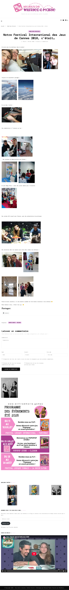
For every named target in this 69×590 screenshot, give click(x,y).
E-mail (26, 352)
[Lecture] (2, 571)
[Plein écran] (65, 571)
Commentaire (5, 337)
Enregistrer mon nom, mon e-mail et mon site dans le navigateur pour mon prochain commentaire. (28, 359)
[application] (34, 553)
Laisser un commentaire (42, 41)
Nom (3, 352)
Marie (24, 41)
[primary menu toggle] (2, 21)
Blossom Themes (47, 587)
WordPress (61, 587)
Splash (19, 322)
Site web (49, 352)
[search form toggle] (67, 20)
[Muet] (63, 571)
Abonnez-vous (5, 523)
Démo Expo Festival (34, 31)
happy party (12, 322)
